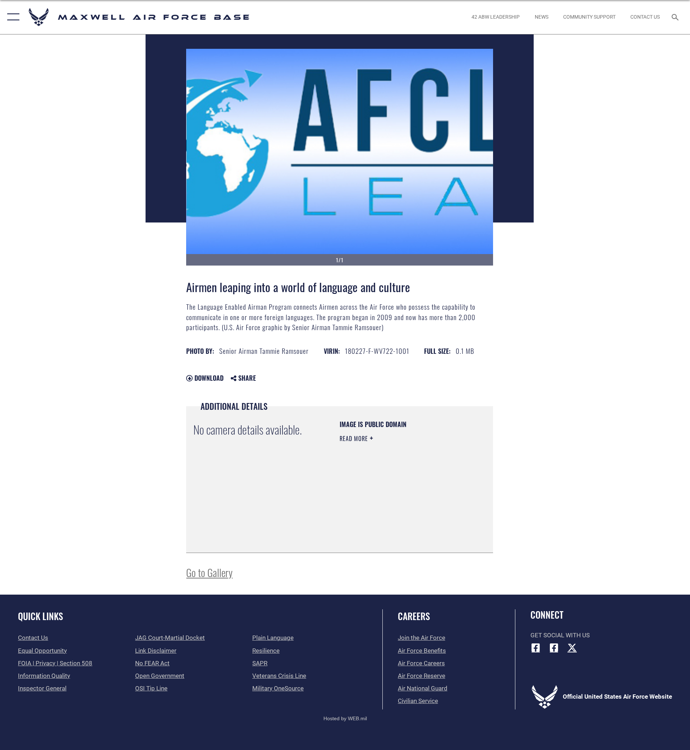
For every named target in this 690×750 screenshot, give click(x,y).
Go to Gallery (209, 572)
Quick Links (40, 616)
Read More (355, 438)
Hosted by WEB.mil (345, 718)
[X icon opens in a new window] (572, 647)
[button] (11, 17)
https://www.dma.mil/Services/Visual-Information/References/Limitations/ (383, 509)
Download (208, 378)
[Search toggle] (675, 17)
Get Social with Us (560, 635)
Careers (414, 616)
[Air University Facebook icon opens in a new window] (553, 647)
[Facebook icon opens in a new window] (535, 647)
